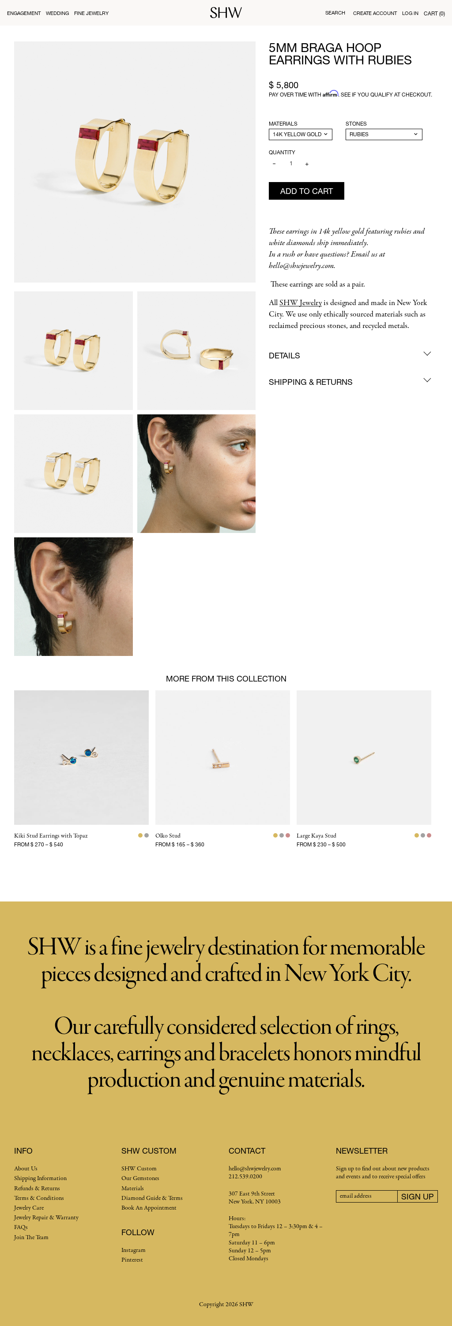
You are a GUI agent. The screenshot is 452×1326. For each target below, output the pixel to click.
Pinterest (132, 1260)
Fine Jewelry (91, 13)
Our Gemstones (140, 1178)
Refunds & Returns (37, 1188)
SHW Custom (139, 1169)
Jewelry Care (29, 1208)
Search (335, 12)
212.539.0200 (245, 1177)
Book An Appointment (149, 1208)
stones (356, 123)
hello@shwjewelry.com (255, 1169)
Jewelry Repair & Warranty (46, 1218)
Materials (283, 123)
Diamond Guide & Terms (152, 1198)
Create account (375, 13)
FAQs (21, 1227)
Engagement (24, 13)
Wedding (57, 13)
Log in (410, 13)
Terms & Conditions (39, 1198)
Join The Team (31, 1237)
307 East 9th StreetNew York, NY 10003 (255, 1198)
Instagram (133, 1250)
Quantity (282, 152)
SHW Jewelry (300, 303)
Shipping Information (40, 1178)
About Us (26, 1169)
